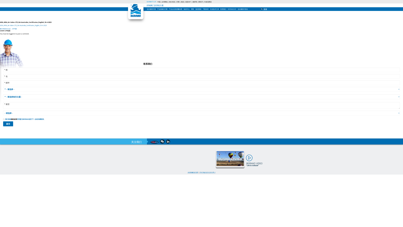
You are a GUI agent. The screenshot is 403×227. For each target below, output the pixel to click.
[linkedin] (168, 141)
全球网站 (165, 2)
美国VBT (188, 2)
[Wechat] (162, 141)
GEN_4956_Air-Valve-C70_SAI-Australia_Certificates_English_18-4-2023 (23, 25)
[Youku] (154, 142)
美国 (182, 2)
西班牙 (200, 2)
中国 (158, 2)
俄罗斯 (195, 2)
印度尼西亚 (208, 2)
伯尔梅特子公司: (151, 2)
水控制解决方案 (193, 172)
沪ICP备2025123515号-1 (207, 172)
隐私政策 (14, 119)
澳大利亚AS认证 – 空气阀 (8, 29)
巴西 (178, 2)
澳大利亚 (172, 2)
